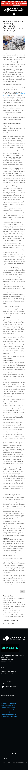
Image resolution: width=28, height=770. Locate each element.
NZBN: (2, 661)
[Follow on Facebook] (12, 753)
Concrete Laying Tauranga (8, 671)
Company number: (5, 659)
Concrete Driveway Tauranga (9, 674)
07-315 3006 (8, 682)
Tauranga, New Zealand (10, 686)
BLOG (2, 667)
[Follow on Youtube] (15, 753)
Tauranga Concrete (14, 33)
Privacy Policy (17, 764)
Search (22, 591)
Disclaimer (24, 764)
